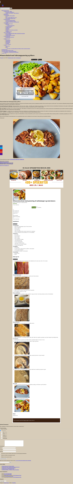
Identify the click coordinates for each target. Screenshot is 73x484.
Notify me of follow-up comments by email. (8, 455)
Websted (1, 451)
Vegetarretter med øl (9, 26)
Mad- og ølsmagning (7, 32)
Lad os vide (26, 420)
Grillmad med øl (8, 27)
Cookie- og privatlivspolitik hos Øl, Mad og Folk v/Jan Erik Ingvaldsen (19, 48)
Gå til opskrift (34, 59)
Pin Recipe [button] (39, 207)
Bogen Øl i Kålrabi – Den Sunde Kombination (9, 51)
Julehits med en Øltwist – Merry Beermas (12, 13)
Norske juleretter (8, 34)
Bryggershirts (8, 42)
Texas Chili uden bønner (8, 473)
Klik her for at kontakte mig (4, 165)
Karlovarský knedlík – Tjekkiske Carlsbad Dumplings (10, 469)
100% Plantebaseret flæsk (17, 475)
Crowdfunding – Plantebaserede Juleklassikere (11, 52)
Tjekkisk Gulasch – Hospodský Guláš (8, 468)
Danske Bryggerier (7, 19)
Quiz (6, 16)
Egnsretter (7, 24)
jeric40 (2, 57)
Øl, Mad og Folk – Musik (8, 11)
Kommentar (2, 446)
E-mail (1, 449)
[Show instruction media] (14, 259)
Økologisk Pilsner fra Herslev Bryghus (6, 163)
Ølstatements (8, 41)
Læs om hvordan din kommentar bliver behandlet (23, 460)
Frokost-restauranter (7, 36)
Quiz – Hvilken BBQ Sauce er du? (11, 17)
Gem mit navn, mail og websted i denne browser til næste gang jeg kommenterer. (14, 453)
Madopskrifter (6, 22)
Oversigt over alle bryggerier (10, 20)
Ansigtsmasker (8, 40)
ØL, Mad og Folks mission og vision (7, 50)
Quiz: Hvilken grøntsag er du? (10, 18)
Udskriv (40, 59)
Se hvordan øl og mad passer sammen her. (17, 159)
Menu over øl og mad (5, 10)
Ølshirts (5, 38)
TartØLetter (7, 28)
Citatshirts (7, 43)
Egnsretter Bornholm (11, 25)
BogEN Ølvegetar (4, 49)
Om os (7, 47)
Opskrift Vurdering (3, 428)
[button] (13, 203)
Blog (6, 46)
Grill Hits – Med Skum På (10, 12)
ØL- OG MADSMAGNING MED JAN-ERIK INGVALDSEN (15, 33)
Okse (14, 57)
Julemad (7, 30)
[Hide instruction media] (16, 259)
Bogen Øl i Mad (6, 14)
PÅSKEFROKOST (9, 31)
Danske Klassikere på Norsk (10, 35)
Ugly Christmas (8, 44)
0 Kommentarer (18, 57)
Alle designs (8, 39)
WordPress (14, 482)
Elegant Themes (6, 482)
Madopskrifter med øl (9, 23)
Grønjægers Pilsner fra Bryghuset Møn (6, 162)
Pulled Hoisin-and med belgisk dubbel (8, 466)
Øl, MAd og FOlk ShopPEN (10, 15)
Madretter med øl (10, 57)
